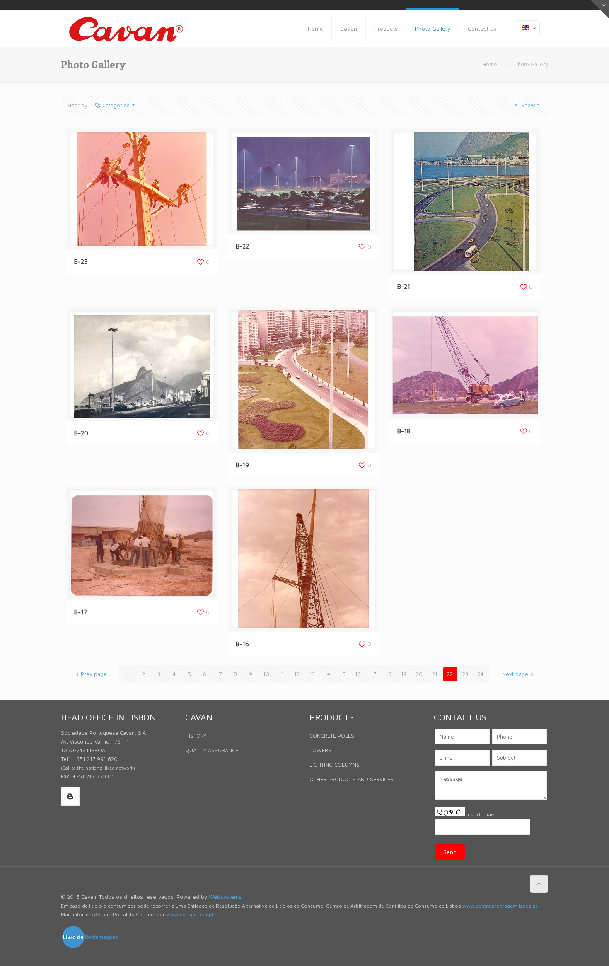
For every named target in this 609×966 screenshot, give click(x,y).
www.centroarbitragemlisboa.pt (499, 906)
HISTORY (195, 735)
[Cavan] (126, 28)
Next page (515, 674)
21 (434, 674)
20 (419, 674)
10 (266, 674)
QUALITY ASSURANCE (211, 750)
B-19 (242, 465)
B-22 (242, 246)
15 (343, 674)
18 (389, 674)
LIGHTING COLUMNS (334, 764)
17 (373, 674)
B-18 (404, 431)
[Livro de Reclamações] (90, 947)
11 (281, 674)
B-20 (81, 433)
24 (480, 674)
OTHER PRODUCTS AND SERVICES (351, 779)
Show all (531, 105)
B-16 (242, 643)
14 (327, 674)
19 (404, 674)
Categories (116, 105)
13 (312, 674)
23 (465, 674)
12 (297, 674)
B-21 (403, 286)
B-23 (81, 261)
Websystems (225, 897)
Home (489, 64)
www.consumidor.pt (189, 914)
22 (450, 674)
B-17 (80, 612)
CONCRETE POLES (331, 735)
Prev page (94, 674)
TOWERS (320, 750)
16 (358, 674)
